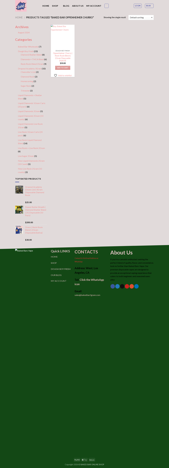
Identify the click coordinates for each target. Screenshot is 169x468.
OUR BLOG (56, 275)
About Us (77, 5)
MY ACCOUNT (59, 281)
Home (45, 5)
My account (93, 5)
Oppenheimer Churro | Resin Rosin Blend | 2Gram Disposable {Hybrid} (62, 57)
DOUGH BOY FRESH (61, 269)
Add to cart (62, 68)
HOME (54, 256)
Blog (66, 5)
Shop (55, 5)
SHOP (54, 263)
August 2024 (24, 32)
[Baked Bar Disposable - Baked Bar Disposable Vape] (26, 6)
